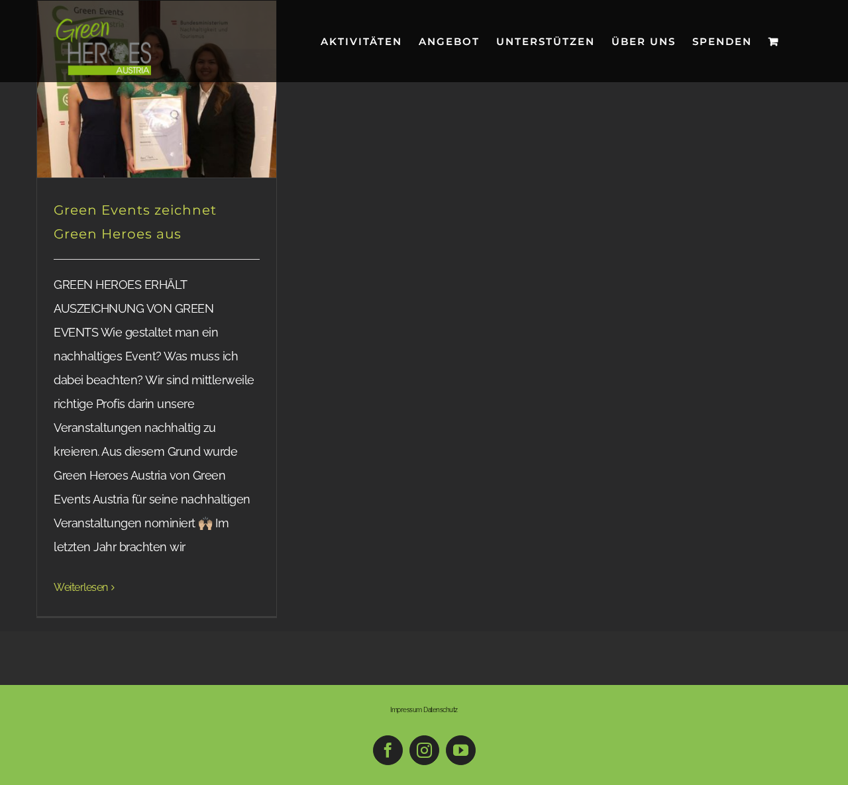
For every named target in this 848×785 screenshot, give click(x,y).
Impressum (406, 709)
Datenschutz (440, 709)
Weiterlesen (81, 587)
